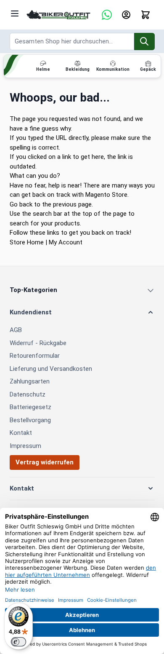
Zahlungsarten (30, 381)
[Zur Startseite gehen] (58, 15)
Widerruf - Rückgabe (38, 343)
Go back (21, 204)
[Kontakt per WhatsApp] (107, 14)
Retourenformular (35, 355)
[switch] (18, 641)
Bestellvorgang (30, 420)
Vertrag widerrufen (45, 462)
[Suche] (144, 41)
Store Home (27, 242)
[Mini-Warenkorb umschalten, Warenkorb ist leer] (145, 14)
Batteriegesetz (30, 407)
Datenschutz (27, 394)
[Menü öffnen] (15, 13)
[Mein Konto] (126, 14)
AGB (16, 330)
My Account (65, 242)
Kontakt (21, 433)
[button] (82, 312)
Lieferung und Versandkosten (51, 369)
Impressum (25, 446)
